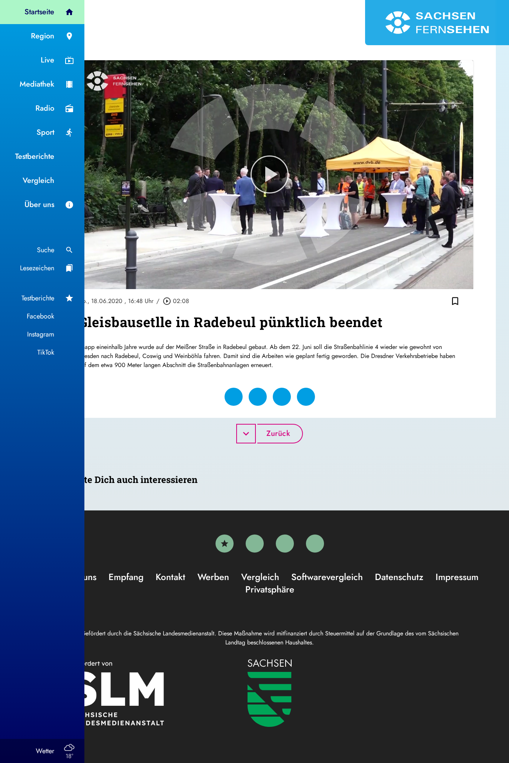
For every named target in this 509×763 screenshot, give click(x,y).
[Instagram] (285, 544)
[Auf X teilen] (258, 397)
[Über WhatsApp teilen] (282, 397)
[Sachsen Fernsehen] (437, 22)
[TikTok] (315, 544)
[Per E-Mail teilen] (306, 397)
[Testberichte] (225, 544)
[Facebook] (255, 544)
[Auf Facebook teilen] (234, 397)
